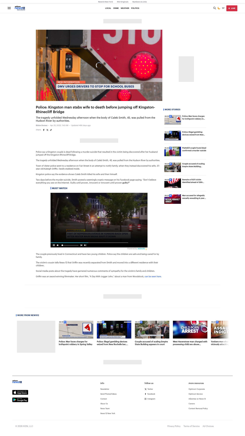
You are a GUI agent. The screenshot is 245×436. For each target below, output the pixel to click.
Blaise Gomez (41, 125)
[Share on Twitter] (47, 130)
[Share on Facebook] (44, 130)
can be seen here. (153, 277)
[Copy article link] (51, 130)
